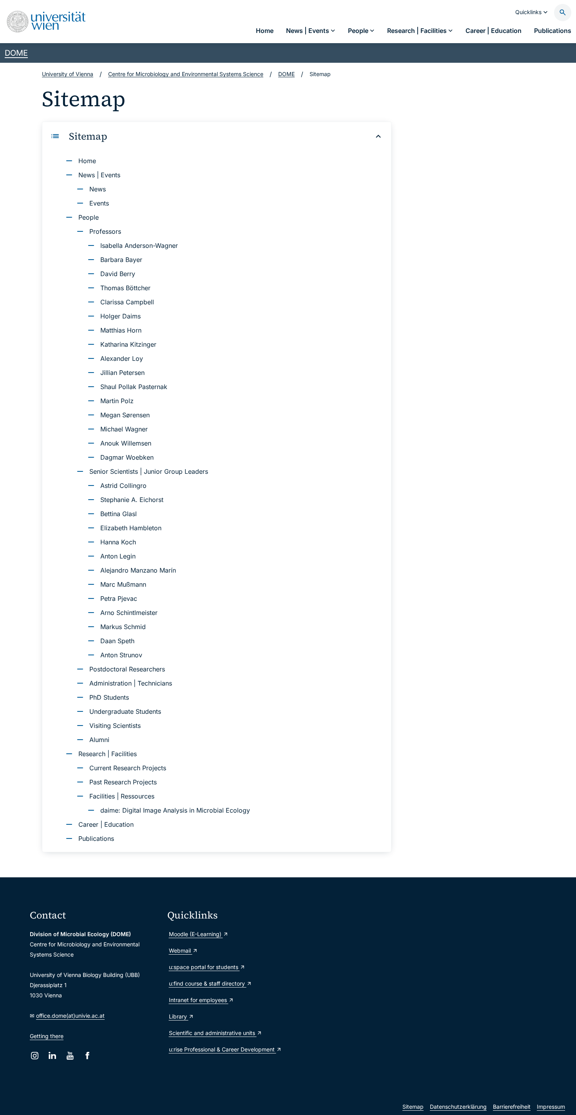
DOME (16, 53)
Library (178, 1016)
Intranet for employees (198, 1000)
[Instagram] (35, 1055)
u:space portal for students (204, 967)
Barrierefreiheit (512, 1106)
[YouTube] (70, 1055)
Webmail (180, 950)
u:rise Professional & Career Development (222, 1049)
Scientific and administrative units (213, 1033)
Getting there (46, 1036)
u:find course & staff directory (207, 983)
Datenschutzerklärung (458, 1106)
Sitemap (413, 1106)
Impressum (551, 1106)
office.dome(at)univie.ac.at (70, 1015)
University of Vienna (67, 74)
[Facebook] (88, 1055)
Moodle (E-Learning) (196, 934)
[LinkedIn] (52, 1055)
